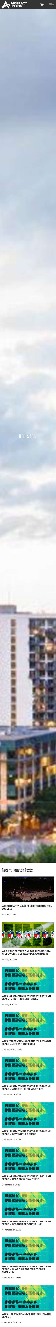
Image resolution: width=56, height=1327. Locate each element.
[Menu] (51, 4)
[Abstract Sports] (14, 4)
